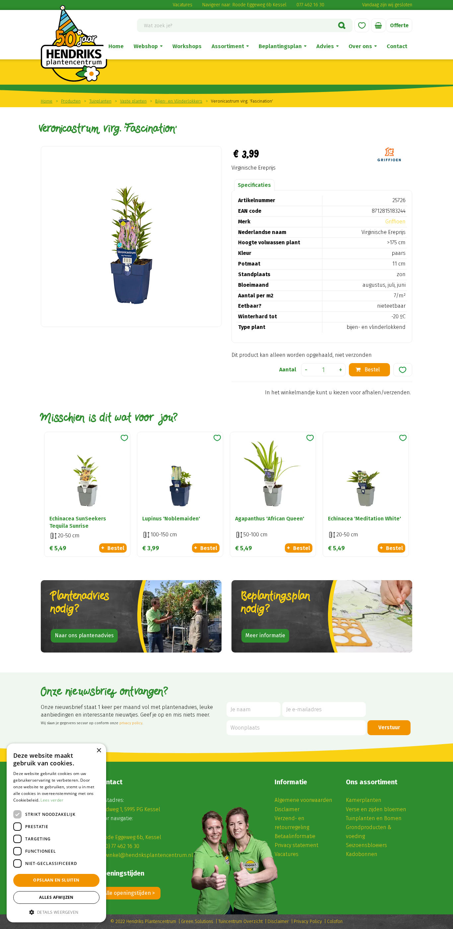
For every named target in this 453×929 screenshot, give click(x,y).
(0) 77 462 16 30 (121, 846)
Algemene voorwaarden (303, 800)
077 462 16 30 (310, 5)
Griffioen (395, 221)
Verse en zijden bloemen (376, 809)
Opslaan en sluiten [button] (56, 880)
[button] (56, 912)
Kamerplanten (363, 800)
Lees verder (51, 800)
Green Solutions (197, 921)
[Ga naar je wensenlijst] (362, 25)
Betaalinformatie (295, 836)
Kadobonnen (361, 854)
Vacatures (182, 5)
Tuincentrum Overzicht (240, 921)
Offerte (399, 25)
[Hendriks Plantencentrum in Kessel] (74, 43)
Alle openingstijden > (129, 893)
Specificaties (254, 185)
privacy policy (130, 723)
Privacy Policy (308, 921)
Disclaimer (287, 809)
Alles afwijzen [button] (56, 897)
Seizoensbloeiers (366, 845)
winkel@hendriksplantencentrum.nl (149, 855)
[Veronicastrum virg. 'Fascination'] (131, 236)
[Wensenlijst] (362, 25)
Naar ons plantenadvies (84, 635)
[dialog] (56, 832)
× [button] (98, 750)
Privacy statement (296, 845)
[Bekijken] (378, 25)
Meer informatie (265, 635)
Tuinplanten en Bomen (374, 818)
